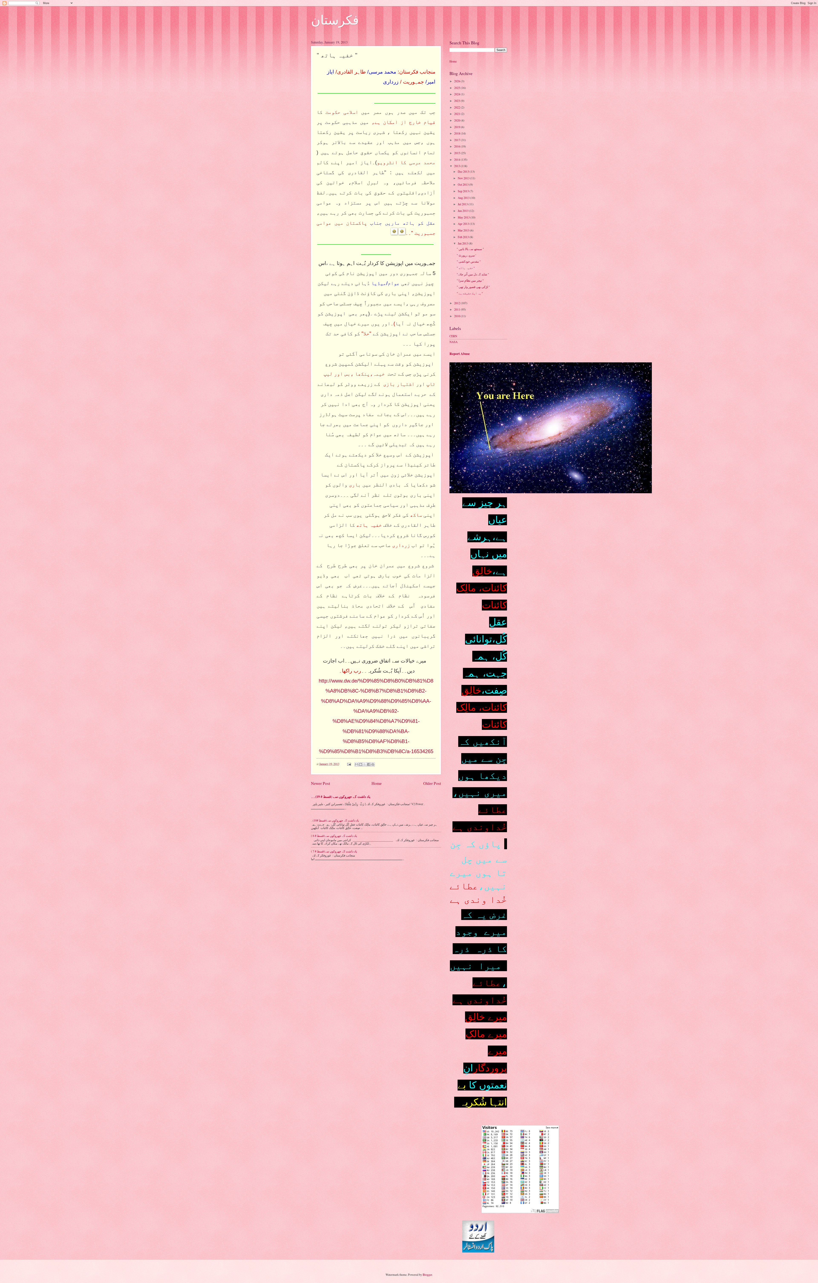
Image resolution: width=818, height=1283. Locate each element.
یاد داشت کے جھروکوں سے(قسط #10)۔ (335, 820)
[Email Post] (349, 764)
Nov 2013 (464, 178)
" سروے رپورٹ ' (466, 255)
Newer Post (320, 783)
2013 (457, 166)
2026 (457, 81)
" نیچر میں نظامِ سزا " (470, 280)
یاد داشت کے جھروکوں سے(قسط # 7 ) (334, 851)
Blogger (427, 1275)
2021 (457, 114)
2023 (457, 101)
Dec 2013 (464, 171)
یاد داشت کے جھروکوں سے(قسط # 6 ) (334, 836)
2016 (457, 146)
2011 (457, 309)
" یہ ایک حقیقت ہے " (470, 293)
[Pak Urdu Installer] (478, 1251)
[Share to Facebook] (369, 764)
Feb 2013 (463, 237)
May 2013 (464, 217)
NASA (453, 342)
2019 (457, 127)
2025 (457, 88)
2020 (457, 120)
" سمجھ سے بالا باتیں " (470, 249)
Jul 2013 (463, 204)
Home (377, 783)
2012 (457, 303)
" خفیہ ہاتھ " (466, 268)
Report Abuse (459, 353)
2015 (457, 153)
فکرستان (335, 19)
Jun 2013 (463, 211)
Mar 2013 (464, 230)
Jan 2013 (463, 243)
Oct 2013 (463, 184)
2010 (457, 316)
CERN (453, 336)
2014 (457, 160)
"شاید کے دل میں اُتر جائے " (473, 274)
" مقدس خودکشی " (469, 261)
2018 (457, 133)
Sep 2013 (463, 191)
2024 (457, 94)
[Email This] (356, 764)
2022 (457, 107)
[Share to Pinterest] (373, 764)
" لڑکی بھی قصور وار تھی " (473, 287)
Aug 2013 (464, 198)
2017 (457, 140)
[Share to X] (365, 764)
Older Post (432, 783)
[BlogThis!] (361, 764)
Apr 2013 (464, 224)
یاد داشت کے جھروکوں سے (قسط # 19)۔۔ (340, 796)
